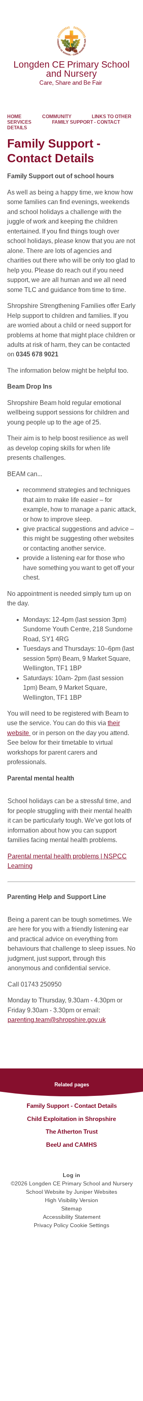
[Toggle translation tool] (92, 10)
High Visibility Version (71, 1200)
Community (57, 116)
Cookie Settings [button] (89, 1225)
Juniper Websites (95, 1192)
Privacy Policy (51, 1225)
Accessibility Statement (71, 1217)
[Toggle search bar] (112, 10)
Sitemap (71, 1208)
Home (14, 116)
